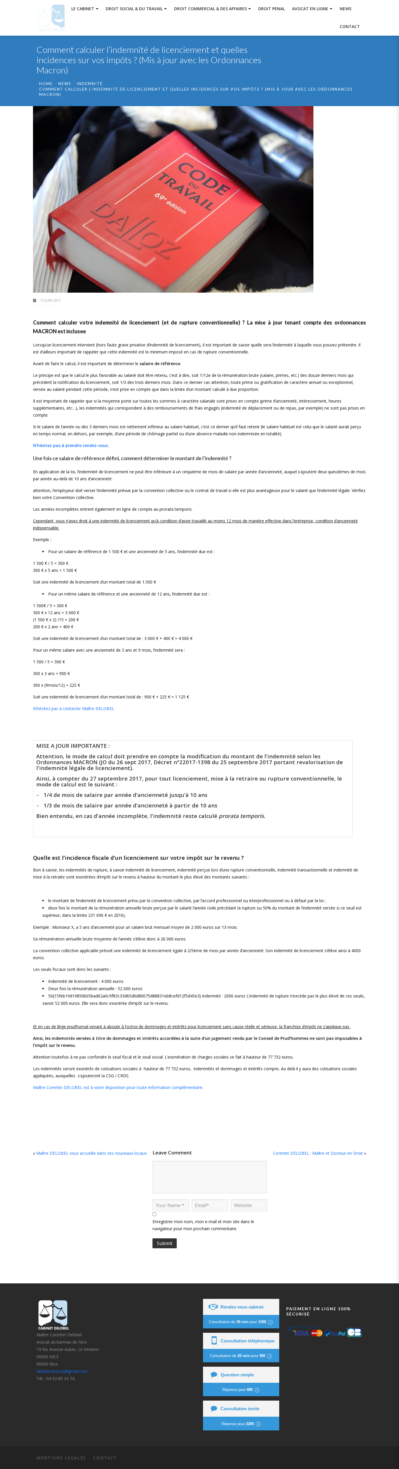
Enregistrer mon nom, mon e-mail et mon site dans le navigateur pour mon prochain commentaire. (203, 1225)
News (64, 83)
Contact (105, 1458)
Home (46, 83)
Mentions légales (61, 1458)
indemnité (90, 83)
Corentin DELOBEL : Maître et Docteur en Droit (318, 1153)
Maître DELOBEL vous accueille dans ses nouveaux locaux (91, 1153)
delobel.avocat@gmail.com (62, 1371)
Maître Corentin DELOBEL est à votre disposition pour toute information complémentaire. (118, 1087)
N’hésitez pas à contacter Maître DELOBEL (73, 708)
